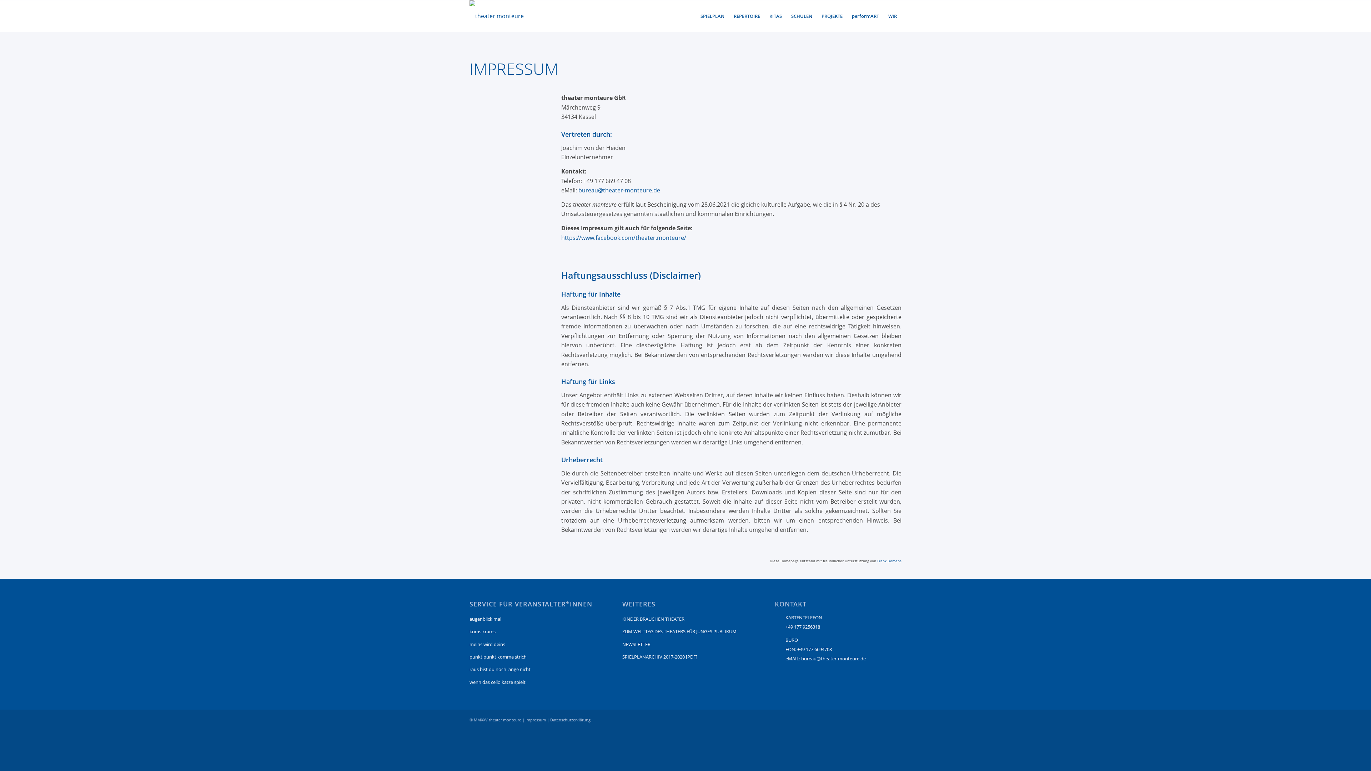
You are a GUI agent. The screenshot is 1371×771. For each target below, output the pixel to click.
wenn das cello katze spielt (497, 682)
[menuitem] (712, 16)
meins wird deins (487, 644)
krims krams (482, 631)
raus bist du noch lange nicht (500, 669)
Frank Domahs (889, 560)
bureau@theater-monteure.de (619, 190)
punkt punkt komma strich (498, 657)
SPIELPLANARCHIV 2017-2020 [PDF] (659, 657)
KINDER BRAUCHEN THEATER (653, 619)
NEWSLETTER (636, 644)
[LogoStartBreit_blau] (496, 16)
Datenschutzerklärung (570, 719)
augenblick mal (485, 619)
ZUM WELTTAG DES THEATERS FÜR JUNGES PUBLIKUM (679, 631)
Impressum (536, 719)
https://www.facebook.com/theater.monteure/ (623, 238)
